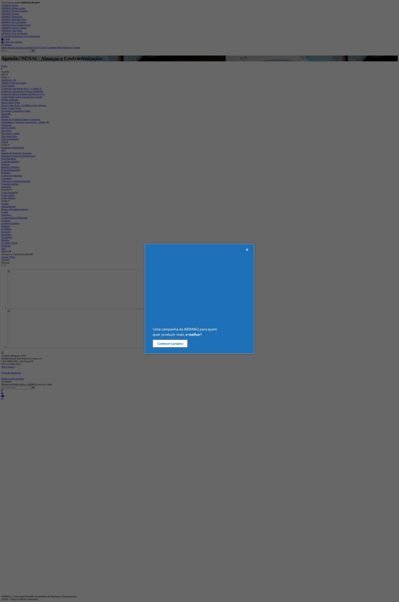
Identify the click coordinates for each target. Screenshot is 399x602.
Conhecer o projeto (170, 343)
